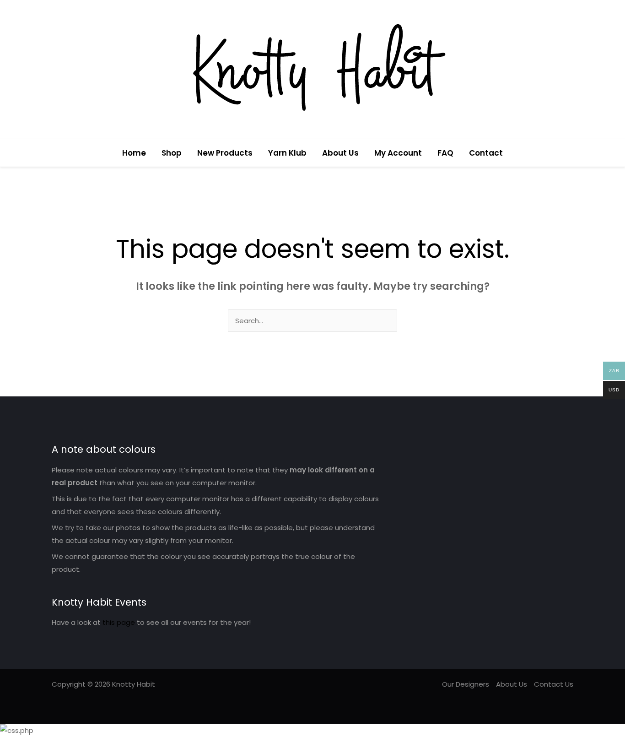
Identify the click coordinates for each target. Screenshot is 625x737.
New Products (225, 152)
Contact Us (553, 684)
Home (134, 152)
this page (118, 622)
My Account (398, 152)
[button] (570, 153)
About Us (340, 152)
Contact (486, 152)
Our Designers (465, 684)
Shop (172, 152)
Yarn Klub (287, 152)
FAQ (445, 152)
